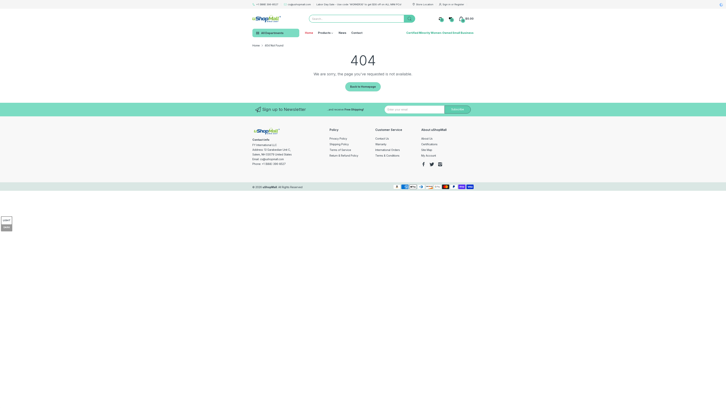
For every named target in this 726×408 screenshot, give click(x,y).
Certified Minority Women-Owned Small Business (440, 32)
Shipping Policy (339, 144)
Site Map (426, 149)
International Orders (387, 149)
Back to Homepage (363, 86)
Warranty (380, 144)
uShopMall (270, 187)
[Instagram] (440, 164)
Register (459, 4)
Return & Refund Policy (344, 155)
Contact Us (382, 138)
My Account (428, 155)
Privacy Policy (338, 138)
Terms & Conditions (387, 155)
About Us (427, 138)
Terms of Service (340, 149)
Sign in (447, 4)
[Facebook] (423, 164)
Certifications (429, 144)
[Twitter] (432, 164)
